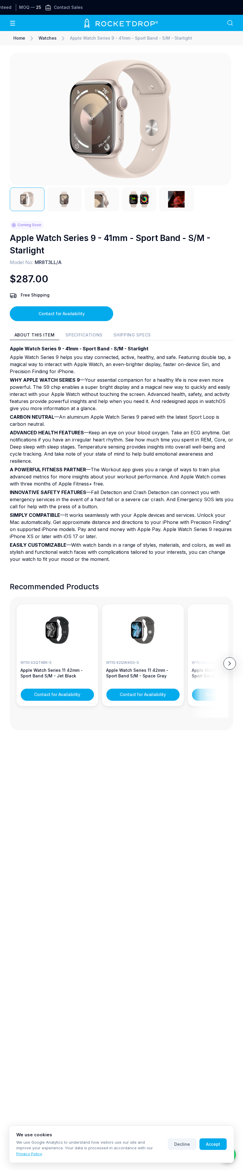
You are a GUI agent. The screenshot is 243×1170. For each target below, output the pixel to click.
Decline (182, 1144)
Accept (213, 1144)
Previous (14, 663)
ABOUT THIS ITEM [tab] (35, 334)
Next (229, 663)
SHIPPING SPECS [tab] (132, 334)
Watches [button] (48, 38)
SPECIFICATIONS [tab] (84, 334)
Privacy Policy (29, 1153)
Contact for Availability (62, 313)
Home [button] (19, 38)
